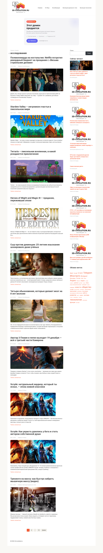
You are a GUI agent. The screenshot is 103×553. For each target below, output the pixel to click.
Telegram (87, 273)
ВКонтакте (75, 276)
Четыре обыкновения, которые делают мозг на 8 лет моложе (36, 292)
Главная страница (14, 50)
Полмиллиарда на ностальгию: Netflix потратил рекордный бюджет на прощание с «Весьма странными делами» (36, 60)
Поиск (72, 50)
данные (76, 283)
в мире (86, 280)
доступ (80, 282)
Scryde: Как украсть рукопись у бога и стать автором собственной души (34, 432)
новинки (72, 287)
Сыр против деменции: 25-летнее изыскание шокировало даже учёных (35, 245)
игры (87, 283)
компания (84, 284)
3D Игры (47, 8)
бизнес (78, 280)
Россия (78, 278)
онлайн (72, 289)
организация (76, 289)
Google (75, 273)
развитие (73, 295)
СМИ (82, 278)
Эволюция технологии (85, 8)
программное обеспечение (76, 293)
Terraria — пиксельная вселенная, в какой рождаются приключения (33, 152)
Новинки (40, 8)
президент (82, 289)
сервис (81, 295)
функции (72, 302)
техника (80, 297)
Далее (44, 530)
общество (86, 287)
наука (88, 284)
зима (84, 282)
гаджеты (71, 282)
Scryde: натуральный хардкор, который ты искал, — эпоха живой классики (33, 385)
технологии (76, 299)
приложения (73, 291)
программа (85, 291)
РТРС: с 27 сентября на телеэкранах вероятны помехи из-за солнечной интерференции (81, 212)
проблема (79, 291)
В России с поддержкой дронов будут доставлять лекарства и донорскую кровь (79, 156)
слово (71, 297)
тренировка (84, 300)
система (86, 295)
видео (83, 281)
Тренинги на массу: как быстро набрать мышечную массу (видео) (32, 480)
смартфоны (75, 297)
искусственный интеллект (75, 284)
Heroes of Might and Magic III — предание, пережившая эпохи (32, 199)
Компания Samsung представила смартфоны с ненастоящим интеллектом (79, 98)
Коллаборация (56, 8)
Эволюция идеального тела (70, 8)
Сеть (85, 278)
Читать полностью (15, 100)
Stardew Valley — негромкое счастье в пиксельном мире (30, 107)
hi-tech (80, 273)
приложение (88, 289)
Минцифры (73, 278)
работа (85, 293)
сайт (78, 295)
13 (38, 530)
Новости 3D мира (74, 102)
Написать (33, 40)
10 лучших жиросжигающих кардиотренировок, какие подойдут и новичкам (81, 145)
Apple (71, 273)
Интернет (84, 276)
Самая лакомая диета (76, 166)
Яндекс (73, 280)
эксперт (78, 302)
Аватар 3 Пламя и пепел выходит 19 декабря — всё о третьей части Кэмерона (36, 339)
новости (78, 287)
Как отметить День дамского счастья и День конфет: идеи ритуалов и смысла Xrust (79, 73)
